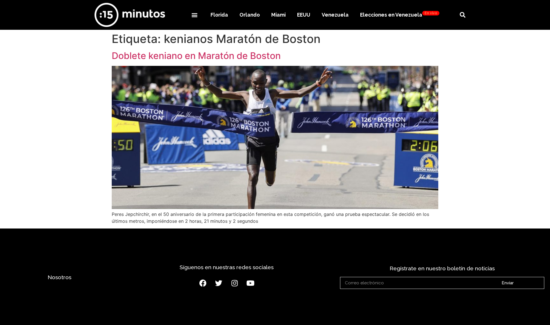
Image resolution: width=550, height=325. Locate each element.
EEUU (303, 15)
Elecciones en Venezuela (398, 14)
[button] (194, 14)
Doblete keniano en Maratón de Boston (196, 55)
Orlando (249, 15)
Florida (219, 15)
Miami (278, 15)
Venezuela (335, 15)
